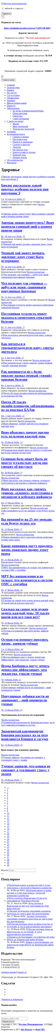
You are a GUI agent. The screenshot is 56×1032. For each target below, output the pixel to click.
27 (24, 327)
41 (21, 560)
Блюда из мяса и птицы (24, 152)
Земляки (11, 100)
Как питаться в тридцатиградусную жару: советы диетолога (27, 347)
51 (20, 680)
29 (8, 862)
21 (8, 842)
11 (8, 816)
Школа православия (16, 103)
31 (22, 503)
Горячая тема (13, 87)
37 (21, 472)
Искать (4, 870)
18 (8, 834)
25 (8, 852)
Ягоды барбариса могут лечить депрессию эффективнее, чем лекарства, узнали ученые (25, 669)
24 (23, 416)
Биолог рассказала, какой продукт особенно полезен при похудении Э (25, 189)
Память (10, 90)
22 (8, 844)
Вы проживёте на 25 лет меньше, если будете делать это (27, 521)
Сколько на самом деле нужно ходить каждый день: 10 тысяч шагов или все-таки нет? (25, 613)
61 (21, 710)
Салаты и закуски (21, 144)
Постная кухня (20, 139)
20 (8, 839)
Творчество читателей (23, 129)
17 (24, 199)
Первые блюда (20, 157)
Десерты (17, 147)
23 (24, 267)
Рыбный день (19, 155)
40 (21, 623)
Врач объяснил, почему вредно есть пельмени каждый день (25, 434)
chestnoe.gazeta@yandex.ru (14, 972)
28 (8, 860)
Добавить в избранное (12, 999)
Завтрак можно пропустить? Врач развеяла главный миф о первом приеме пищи (27, 226)
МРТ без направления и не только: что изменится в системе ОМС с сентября (27, 580)
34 (21, 442)
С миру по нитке (15, 121)
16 (8, 829)
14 (8, 824)
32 (23, 385)
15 (8, 826)
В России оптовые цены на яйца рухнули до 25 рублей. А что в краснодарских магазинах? (30, 932)
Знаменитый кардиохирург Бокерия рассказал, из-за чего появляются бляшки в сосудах (24, 735)
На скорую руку (20, 149)
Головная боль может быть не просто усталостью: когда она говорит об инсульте (24, 462)
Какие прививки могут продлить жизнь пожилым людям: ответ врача (27, 549)
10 (8, 813)
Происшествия (20, 113)
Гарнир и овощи (21, 137)
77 (21, 780)
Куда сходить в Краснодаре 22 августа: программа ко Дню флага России (28, 906)
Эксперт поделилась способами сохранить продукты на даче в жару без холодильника (30, 919)
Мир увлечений (20, 126)
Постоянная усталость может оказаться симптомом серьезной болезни (26, 317)
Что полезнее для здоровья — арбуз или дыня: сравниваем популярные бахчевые (24, 287)
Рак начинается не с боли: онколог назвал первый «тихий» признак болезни (26, 375)
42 (21, 590)
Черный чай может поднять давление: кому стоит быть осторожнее (23, 257)
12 (8, 818)
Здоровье (11, 131)
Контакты (12, 162)
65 (21, 745)
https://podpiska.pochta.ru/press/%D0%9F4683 (27, 28)
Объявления (13, 98)
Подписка (6, 14)
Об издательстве (15, 160)
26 (8, 855)
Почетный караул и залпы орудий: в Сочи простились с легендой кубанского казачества (29, 893)
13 (8, 821)
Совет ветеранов (21, 118)
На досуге (12, 93)
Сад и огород (13, 95)
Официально (13, 108)
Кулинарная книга (16, 134)
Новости (11, 105)
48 (22, 649)
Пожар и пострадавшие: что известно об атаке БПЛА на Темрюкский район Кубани (30, 945)
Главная (11, 85)
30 (8, 865)
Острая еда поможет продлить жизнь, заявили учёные (24, 641)
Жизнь (16, 124)
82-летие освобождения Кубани (28, 111)
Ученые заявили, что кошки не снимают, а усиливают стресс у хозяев (25, 770)
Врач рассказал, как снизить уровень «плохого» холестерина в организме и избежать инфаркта (27, 493)
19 (24, 236)
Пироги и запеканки (23, 142)
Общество (18, 116)
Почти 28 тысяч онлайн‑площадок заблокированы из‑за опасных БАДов (27, 406)
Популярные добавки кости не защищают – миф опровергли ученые (25, 700)
